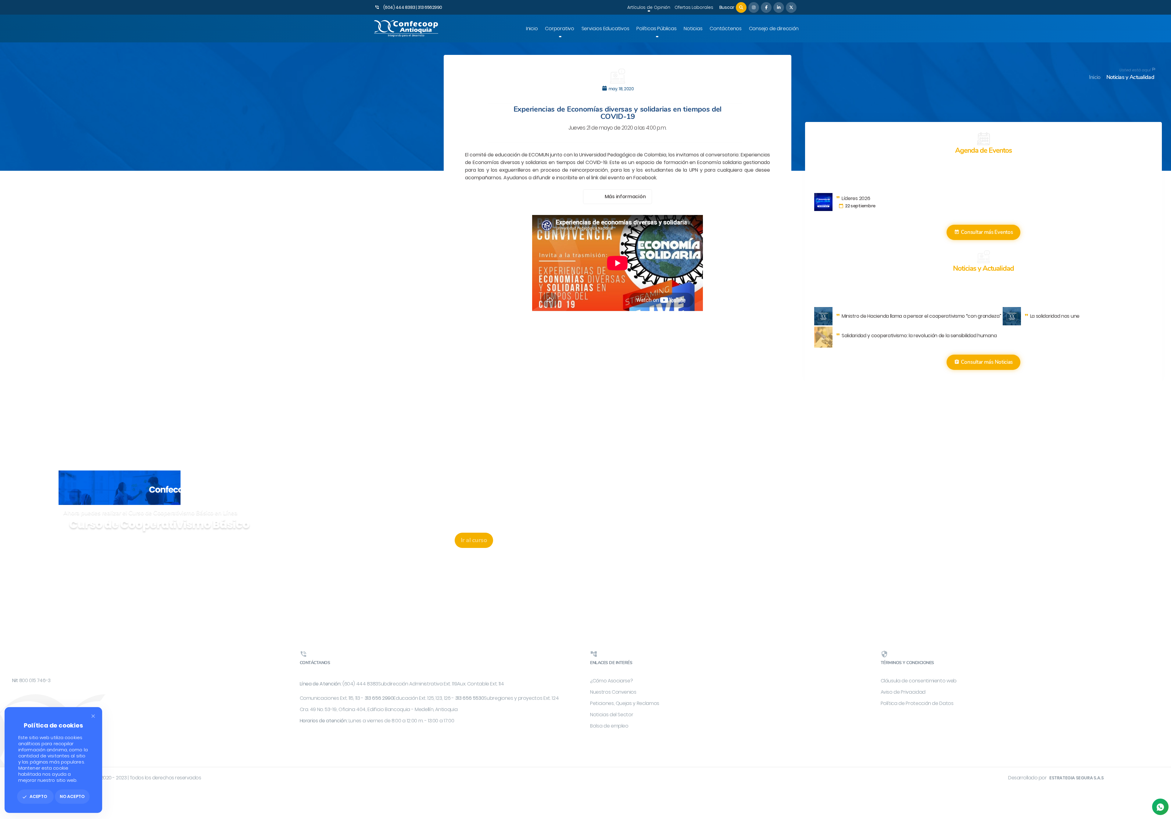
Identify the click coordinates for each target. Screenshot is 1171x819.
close (93, 716)
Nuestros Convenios (613, 692)
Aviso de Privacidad (903, 692)
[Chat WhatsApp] (1160, 807)
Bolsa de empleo (609, 725)
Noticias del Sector (611, 714)
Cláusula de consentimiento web (919, 680)
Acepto (34, 796)
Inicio (1095, 77)
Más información (625, 196)
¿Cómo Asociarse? (611, 680)
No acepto (72, 796)
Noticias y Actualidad (1130, 77)
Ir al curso (474, 540)
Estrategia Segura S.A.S (1076, 778)
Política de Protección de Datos (917, 703)
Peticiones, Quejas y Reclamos (624, 703)
